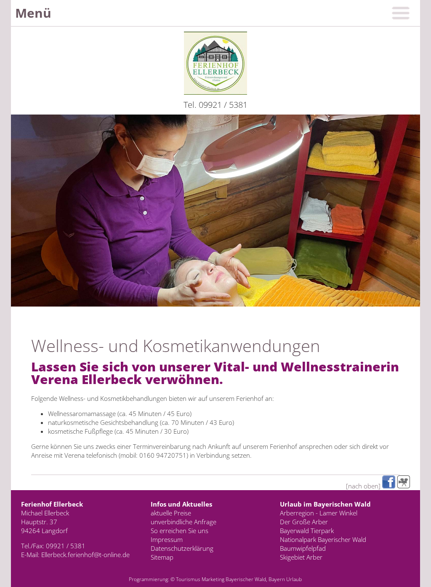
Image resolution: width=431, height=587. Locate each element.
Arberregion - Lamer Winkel (318, 513)
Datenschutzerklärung (182, 548)
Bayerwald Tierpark (307, 530)
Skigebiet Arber (301, 557)
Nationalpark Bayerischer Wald (323, 539)
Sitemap (162, 557)
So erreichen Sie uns (179, 530)
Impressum (167, 539)
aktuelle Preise (171, 513)
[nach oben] (363, 486)
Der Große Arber (304, 522)
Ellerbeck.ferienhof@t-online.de (85, 554)
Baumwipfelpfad (303, 548)
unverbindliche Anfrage (183, 522)
